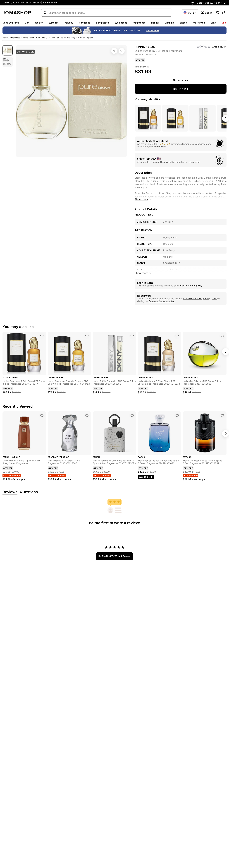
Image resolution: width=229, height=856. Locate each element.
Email (206, 298)
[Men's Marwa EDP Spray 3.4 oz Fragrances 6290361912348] (87, 416)
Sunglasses (102, 22)
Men (26, 22)
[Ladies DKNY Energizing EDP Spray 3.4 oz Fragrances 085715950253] (132, 336)
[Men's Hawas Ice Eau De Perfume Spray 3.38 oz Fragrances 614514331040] (177, 416)
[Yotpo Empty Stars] (203, 46)
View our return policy (191, 285)
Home (5, 37)
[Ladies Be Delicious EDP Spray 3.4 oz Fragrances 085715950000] (222, 336)
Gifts (213, 22)
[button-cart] (224, 12)
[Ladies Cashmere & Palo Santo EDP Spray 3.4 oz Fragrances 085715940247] (42, 336)
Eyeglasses (121, 22)
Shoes (183, 22)
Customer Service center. (161, 301)
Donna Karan (28, 37)
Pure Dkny (40, 37)
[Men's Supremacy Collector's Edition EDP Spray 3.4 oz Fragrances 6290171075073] (132, 416)
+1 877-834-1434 (192, 298)
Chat (214, 298)
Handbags (84, 22)
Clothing (169, 22)
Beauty (155, 22)
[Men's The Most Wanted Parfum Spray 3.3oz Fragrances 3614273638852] (222, 416)
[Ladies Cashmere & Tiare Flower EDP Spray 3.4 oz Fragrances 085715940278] (177, 336)
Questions (29, 492)
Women (39, 22)
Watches (54, 22)
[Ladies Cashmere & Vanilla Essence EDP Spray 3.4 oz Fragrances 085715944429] (87, 336)
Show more (141, 199)
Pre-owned (199, 22)
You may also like (147, 99)
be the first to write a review (114, 556)
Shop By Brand (10, 22)
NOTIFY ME (180, 88)
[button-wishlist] (218, 12)
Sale (224, 22)
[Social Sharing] (114, 51)
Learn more (160, 146)
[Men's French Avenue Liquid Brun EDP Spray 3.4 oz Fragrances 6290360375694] (42, 416)
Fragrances (139, 22)
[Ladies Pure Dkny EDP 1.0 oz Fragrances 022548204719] (122, 51)
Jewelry (68, 22)
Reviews (9, 492)
